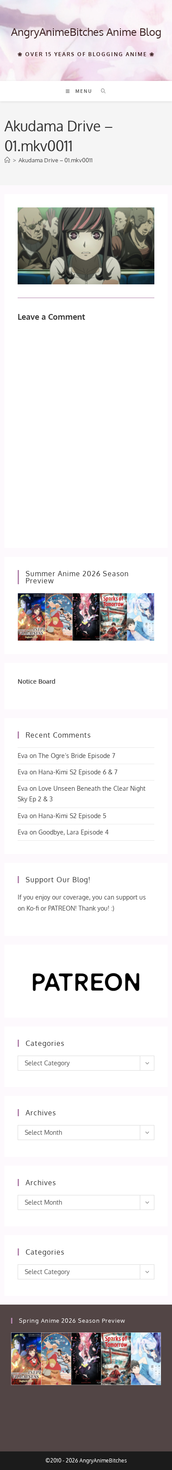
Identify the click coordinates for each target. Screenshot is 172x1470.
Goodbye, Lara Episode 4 (73, 832)
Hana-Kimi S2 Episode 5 (72, 815)
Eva (23, 755)
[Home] (7, 160)
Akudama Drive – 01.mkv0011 (56, 160)
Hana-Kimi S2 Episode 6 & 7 (77, 772)
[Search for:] (100, 91)
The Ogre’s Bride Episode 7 (76, 755)
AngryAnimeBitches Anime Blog (86, 31)
